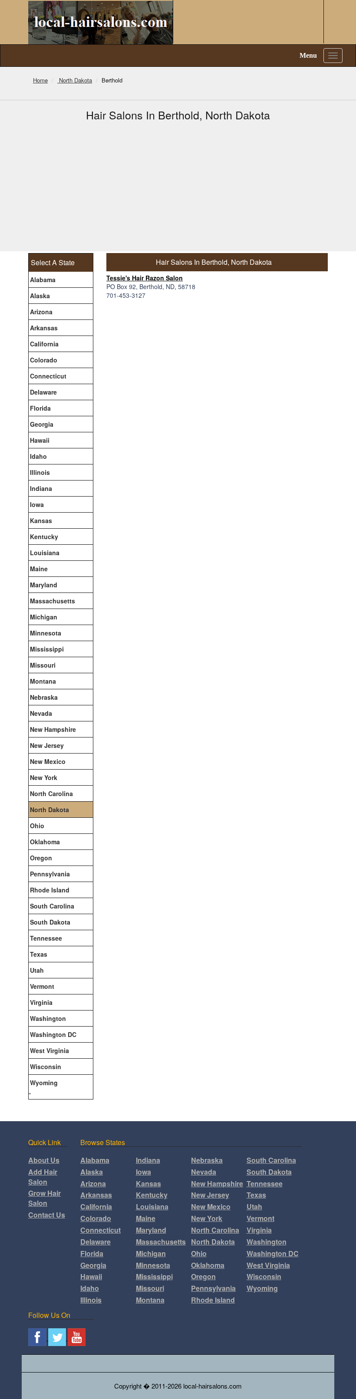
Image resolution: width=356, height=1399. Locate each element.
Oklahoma (45, 841)
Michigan (43, 616)
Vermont (42, 986)
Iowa (37, 504)
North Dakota (49, 809)
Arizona (41, 311)
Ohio (37, 825)
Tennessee (46, 938)
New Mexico (48, 761)
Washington (48, 1018)
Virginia (41, 1002)
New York (43, 777)
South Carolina (52, 906)
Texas (38, 954)
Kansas (41, 520)
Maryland (43, 584)
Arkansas (44, 327)
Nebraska (44, 697)
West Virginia (49, 1050)
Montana (43, 681)
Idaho (38, 456)
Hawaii (39, 440)
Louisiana (44, 552)
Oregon (41, 857)
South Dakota (50, 922)
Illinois (40, 472)
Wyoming (44, 1082)
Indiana (41, 488)
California (44, 343)
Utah (37, 970)
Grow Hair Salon (44, 1198)
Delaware (43, 392)
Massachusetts (52, 600)
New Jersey (47, 745)
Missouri (43, 665)
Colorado (43, 360)
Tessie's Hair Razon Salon (144, 277)
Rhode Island (49, 889)
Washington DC (53, 1034)
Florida (40, 408)
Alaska (40, 295)
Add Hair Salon (42, 1177)
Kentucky (44, 536)
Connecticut (48, 376)
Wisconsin (45, 1066)
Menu (308, 55)
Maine (39, 568)
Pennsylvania (50, 873)
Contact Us (46, 1215)
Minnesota (45, 633)
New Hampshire (53, 729)
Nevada (41, 713)
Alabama (43, 279)
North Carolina (51, 793)
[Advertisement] (178, 186)
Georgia (41, 424)
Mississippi (47, 649)
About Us (43, 1160)
